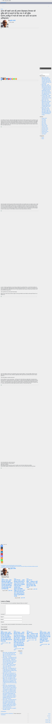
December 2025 (45, 127)
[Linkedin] (7, 79)
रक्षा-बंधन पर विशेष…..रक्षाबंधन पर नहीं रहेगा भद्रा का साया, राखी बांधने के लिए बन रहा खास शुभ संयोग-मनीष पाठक (32, 583)
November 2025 (45, 129)
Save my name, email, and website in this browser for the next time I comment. (17, 624)
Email (2, 619)
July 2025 (44, 134)
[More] (16, 79)
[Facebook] (2, 79)
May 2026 (44, 121)
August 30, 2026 (18, 648)
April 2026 (44, 123)
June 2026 (44, 120)
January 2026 (44, 126)
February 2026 (44, 125)
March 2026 (44, 124)
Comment (3, 614)
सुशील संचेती (12, 20)
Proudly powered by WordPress (7, 713)
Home (49, 713)
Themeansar (3, 714)
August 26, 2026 (44, 644)
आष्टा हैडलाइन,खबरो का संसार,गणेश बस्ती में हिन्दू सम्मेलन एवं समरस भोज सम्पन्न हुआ (11, 565)
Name (2, 616)
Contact (48, 715)
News (2, 9)
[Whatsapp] (14, 79)
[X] (3, 79)
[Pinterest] (9, 79)
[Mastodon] (10, 79)
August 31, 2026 (5, 642)
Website (2, 621)
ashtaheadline (3, 2)
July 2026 (44, 119)
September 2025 (45, 131)
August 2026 (44, 118)
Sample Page (47, 719)
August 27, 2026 (31, 639)
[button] (2, 6)
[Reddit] (5, 79)
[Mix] (12, 79)
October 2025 (44, 130)
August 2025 (44, 132)
